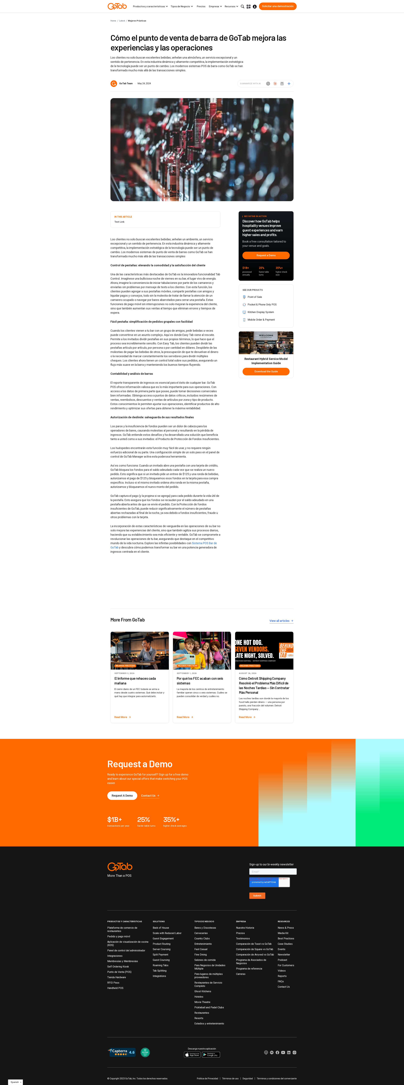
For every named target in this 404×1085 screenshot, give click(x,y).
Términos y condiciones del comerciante (277, 1078)
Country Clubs (202, 938)
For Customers (286, 965)
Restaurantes (201, 1012)
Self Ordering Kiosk (118, 966)
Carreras (240, 974)
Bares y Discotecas (205, 927)
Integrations (159, 976)
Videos (282, 970)
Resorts (198, 1018)
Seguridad (248, 1078)
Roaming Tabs (160, 965)
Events (281, 949)
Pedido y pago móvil (118, 936)
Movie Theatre (202, 1002)
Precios (201, 6)
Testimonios (243, 938)
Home (113, 21)
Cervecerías (201, 933)
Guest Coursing (161, 959)
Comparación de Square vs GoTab (254, 949)
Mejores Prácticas (137, 21)
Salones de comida (205, 959)
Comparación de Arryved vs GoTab (255, 954)
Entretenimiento (203, 943)
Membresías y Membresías (122, 961)
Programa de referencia (249, 968)
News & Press (286, 927)
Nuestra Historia (245, 927)
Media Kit (283, 933)
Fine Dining (200, 954)
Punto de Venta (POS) (119, 971)
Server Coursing (161, 949)
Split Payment (160, 954)
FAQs (281, 981)
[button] (150, 6)
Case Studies (285, 943)
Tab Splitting (159, 970)
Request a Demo (266, 255)
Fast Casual (200, 949)
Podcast (282, 959)
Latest (122, 21)
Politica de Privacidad (207, 1078)
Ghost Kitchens (202, 991)
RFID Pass (113, 982)
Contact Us (284, 986)
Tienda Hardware (116, 977)
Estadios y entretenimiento (209, 1023)
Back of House (161, 927)
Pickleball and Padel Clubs (209, 1007)
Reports (282, 976)
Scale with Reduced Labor (167, 933)
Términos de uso (230, 1078)
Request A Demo (122, 795)
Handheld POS (115, 988)
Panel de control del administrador (126, 950)
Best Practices (286, 938)
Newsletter (284, 954)
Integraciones (114, 955)
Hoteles (198, 996)
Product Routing (161, 943)
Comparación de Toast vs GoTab (254, 943)
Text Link (119, 221)
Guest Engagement (163, 938)
